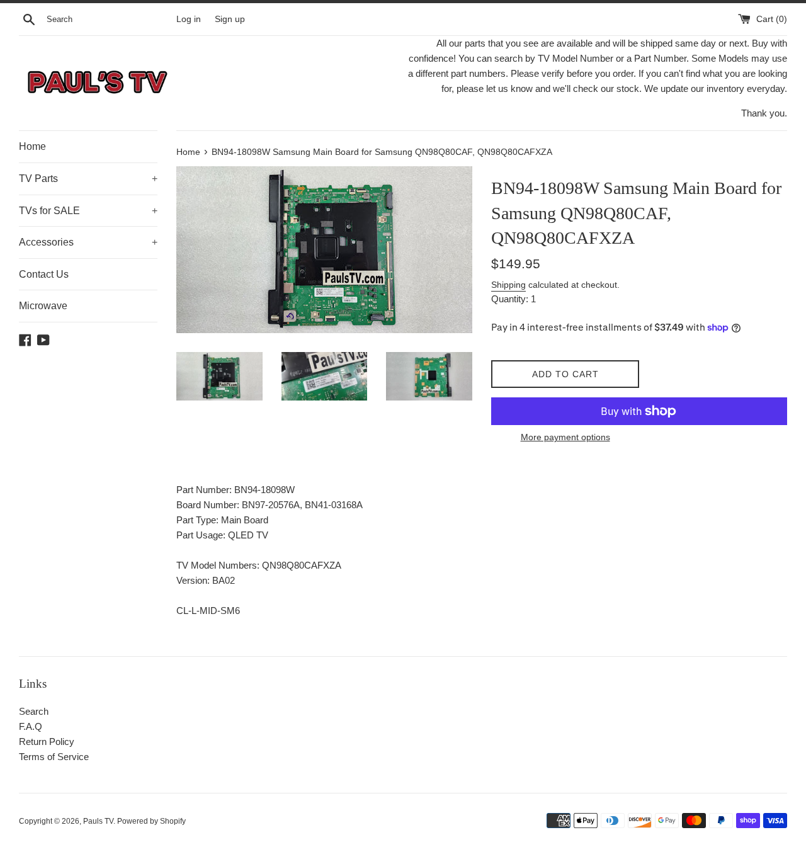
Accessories (88, 242)
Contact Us (44, 274)
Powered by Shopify (151, 821)
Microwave (43, 305)
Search (33, 711)
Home (32, 146)
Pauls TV (98, 821)
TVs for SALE (88, 210)
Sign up (230, 19)
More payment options (565, 437)
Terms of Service (54, 756)
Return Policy (46, 741)
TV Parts (88, 178)
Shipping (508, 285)
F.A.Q (30, 726)
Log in (188, 19)
